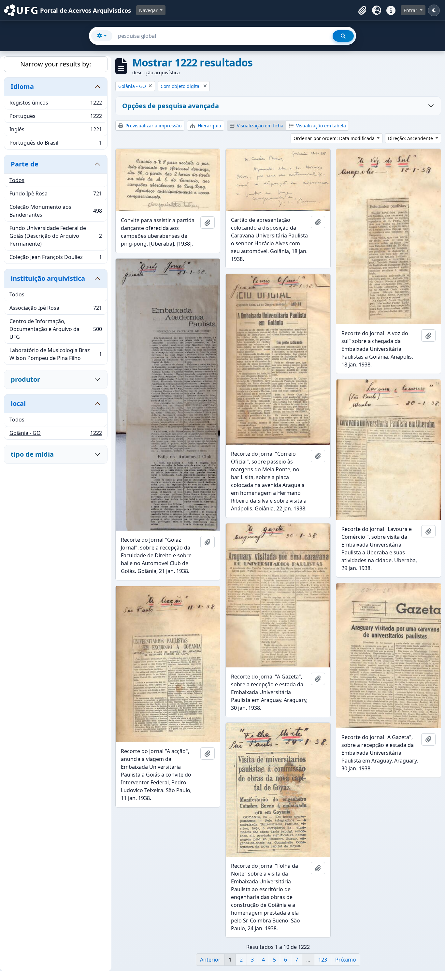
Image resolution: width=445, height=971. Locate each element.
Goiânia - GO (55, 434)
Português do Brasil (55, 144)
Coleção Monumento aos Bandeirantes (55, 210)
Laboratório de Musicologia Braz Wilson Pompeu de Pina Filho (55, 354)
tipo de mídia (32, 454)
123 (322, 959)
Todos (16, 180)
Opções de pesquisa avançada (170, 105)
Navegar (149, 10)
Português (55, 117)
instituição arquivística (48, 278)
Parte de (24, 164)
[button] (362, 10)
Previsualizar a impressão (152, 125)
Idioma (22, 86)
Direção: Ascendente (411, 138)
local (18, 403)
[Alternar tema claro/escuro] (434, 10)
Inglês (55, 131)
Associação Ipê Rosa (55, 309)
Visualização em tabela (320, 125)
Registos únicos (55, 104)
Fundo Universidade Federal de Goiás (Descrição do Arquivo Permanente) (55, 235)
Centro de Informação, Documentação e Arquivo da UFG (55, 329)
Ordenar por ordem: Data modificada (335, 138)
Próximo (345, 959)
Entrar (411, 10)
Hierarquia (208, 125)
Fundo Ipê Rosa (55, 195)
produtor (25, 379)
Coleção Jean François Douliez (55, 258)
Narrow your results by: (55, 64)
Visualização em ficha (259, 125)
